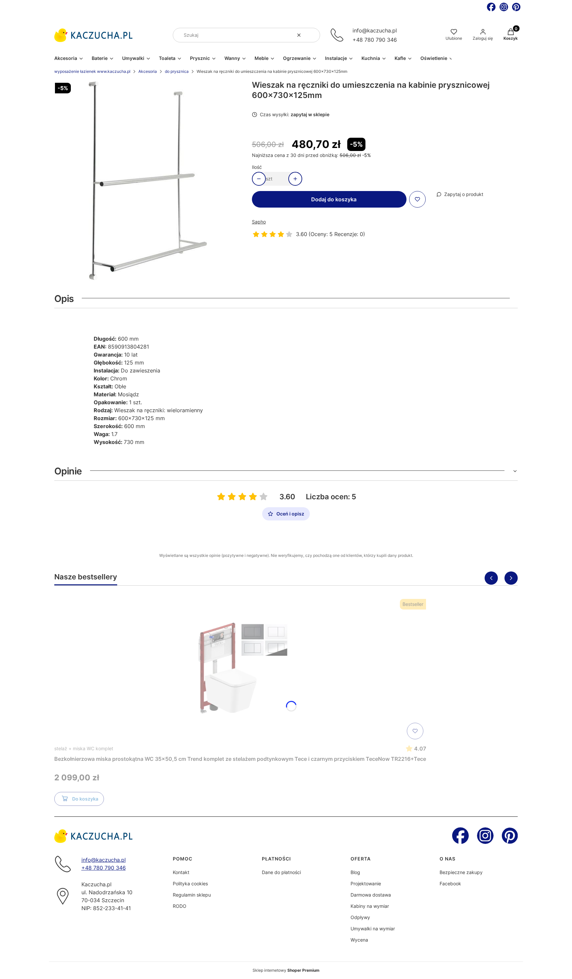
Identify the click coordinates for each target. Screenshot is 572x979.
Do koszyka (85, 799)
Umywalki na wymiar (373, 928)
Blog (355, 872)
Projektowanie (366, 883)
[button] (312, 35)
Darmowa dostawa (371, 895)
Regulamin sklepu (192, 895)
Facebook (450, 883)
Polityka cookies (190, 883)
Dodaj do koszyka (334, 199)
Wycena (359, 940)
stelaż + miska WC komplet (83, 748)
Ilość (257, 167)
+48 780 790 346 (375, 39)
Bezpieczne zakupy (461, 872)
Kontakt (181, 872)
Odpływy (360, 917)
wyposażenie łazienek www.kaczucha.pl (92, 71)
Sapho (259, 221)
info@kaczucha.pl (375, 30)
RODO (179, 906)
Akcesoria (147, 71)
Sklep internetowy (286, 970)
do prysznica (177, 71)
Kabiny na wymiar (370, 906)
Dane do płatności (281, 872)
